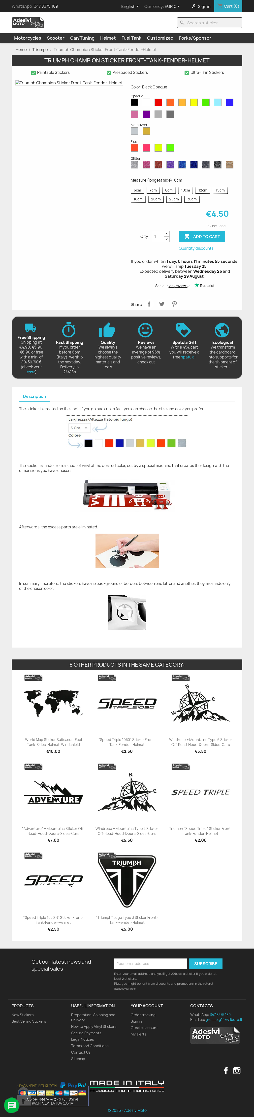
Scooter (55, 38)
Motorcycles (27, 38)
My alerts (138, 1034)
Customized (160, 38)
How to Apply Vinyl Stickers (94, 1026)
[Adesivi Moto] (28, 22)
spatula (187, 357)
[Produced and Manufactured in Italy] (127, 1086)
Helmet (108, 38)
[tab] (34, 397)
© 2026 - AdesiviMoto (127, 1110)
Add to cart (202, 236)
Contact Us (81, 1052)
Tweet (162, 304)
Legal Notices (82, 1039)
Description (34, 396)
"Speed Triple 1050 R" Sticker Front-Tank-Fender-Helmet (53, 920)
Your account (147, 1005)
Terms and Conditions (90, 1045)
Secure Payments (86, 1033)
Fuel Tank (131, 38)
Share (149, 304)
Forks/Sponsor (195, 38)
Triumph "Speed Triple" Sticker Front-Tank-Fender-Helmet (200, 831)
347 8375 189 (46, 6)
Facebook (226, 1071)
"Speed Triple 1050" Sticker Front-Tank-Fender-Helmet (127, 742)
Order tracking (143, 1014)
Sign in (136, 1021)
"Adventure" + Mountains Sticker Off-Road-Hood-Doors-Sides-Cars (53, 831)
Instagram (237, 1071)
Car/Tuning (82, 38)
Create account (144, 1027)
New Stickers (23, 1014)
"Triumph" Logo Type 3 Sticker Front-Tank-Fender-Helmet (127, 920)
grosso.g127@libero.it (224, 1019)
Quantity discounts (196, 248)
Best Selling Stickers (29, 1021)
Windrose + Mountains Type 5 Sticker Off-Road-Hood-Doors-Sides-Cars (126, 831)
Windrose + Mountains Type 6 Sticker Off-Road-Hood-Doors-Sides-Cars (200, 742)
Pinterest (174, 304)
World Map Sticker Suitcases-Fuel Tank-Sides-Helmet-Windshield (53, 742)
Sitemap (78, 1058)
